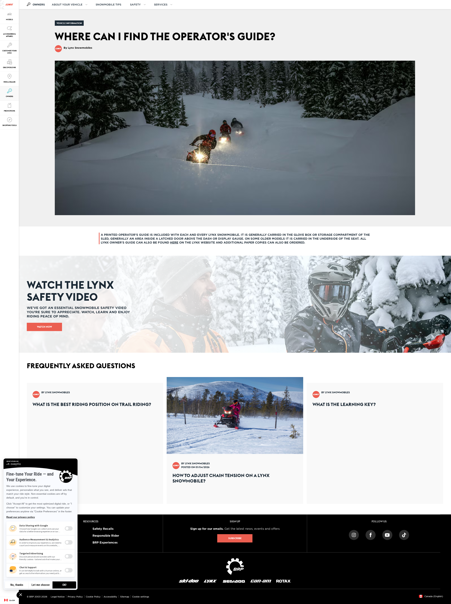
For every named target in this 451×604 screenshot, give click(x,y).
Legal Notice (58, 596)
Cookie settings (140, 596)
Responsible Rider (105, 535)
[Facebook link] (371, 534)
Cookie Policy (93, 596)
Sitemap (124, 596)
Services (160, 4)
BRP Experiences (105, 542)
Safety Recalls (102, 528)
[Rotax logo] (283, 581)
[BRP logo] (235, 566)
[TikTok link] (404, 534)
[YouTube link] (387, 534)
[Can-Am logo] (260, 581)
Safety (135, 4)
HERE (174, 242)
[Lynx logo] (9, 4)
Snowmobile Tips (108, 4)
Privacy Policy (75, 596)
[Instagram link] (354, 534)
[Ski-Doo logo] (189, 581)
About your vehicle (67, 4)
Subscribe (235, 538)
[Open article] (95, 440)
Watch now (44, 326)
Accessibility (110, 596)
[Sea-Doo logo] (234, 581)
